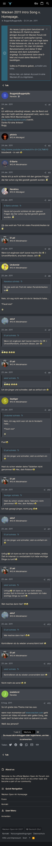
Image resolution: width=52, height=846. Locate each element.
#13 (49, 624)
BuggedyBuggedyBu (13, 20)
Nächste (28, 732)
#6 (49, 276)
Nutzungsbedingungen (21, 833)
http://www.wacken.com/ (14, 119)
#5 (49, 249)
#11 (49, 529)
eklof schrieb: (10, 378)
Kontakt (4, 804)
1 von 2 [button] (17, 732)
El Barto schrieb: (11, 206)
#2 (49, 146)
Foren (4, 799)
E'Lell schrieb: (10, 335)
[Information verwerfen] (46, 29)
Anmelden (6, 816)
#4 (49, 200)
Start (25, 838)
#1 (50, 105)
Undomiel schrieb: (12, 415)
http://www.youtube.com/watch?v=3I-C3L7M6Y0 (24, 149)
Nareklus (14, 189)
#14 (49, 664)
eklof (12, 319)
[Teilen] (46, 104)
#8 (49, 373)
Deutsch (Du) (34, 829)
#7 (49, 330)
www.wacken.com (34, 712)
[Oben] (29, 838)
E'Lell (12, 238)
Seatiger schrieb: (11, 495)
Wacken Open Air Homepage (14, 794)
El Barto (13, 161)
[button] (4, 3)
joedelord (14, 692)
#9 (49, 410)
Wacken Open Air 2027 (12, 829)
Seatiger (14, 399)
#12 (49, 579)
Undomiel (14, 265)
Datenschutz (39, 833)
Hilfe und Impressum (11, 838)
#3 (49, 172)
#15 (49, 703)
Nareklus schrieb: (12, 281)
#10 (49, 490)
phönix (13, 134)
